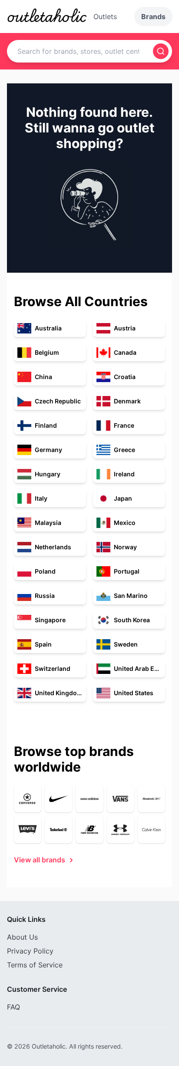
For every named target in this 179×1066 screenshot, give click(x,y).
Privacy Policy (30, 951)
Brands (153, 16)
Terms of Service (35, 964)
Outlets (105, 16)
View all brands (39, 859)
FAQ (13, 1007)
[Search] (161, 51)
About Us (22, 937)
